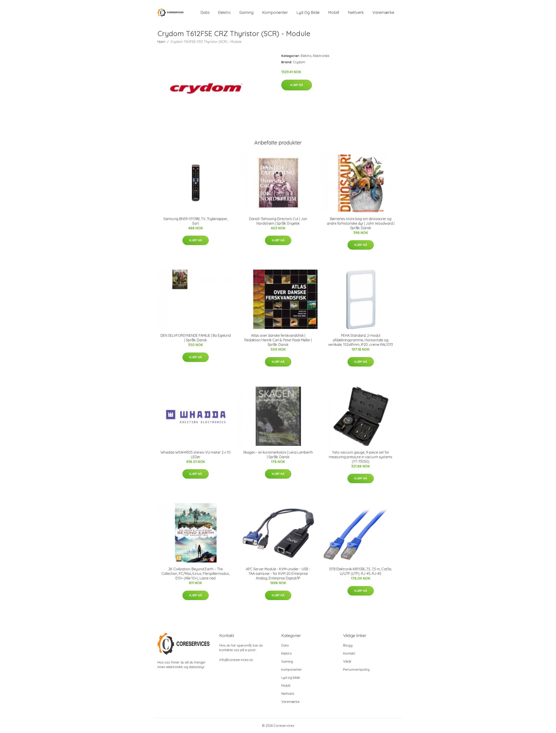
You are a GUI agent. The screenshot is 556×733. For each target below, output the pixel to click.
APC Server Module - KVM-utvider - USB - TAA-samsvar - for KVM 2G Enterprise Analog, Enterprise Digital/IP (278, 573)
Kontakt (349, 653)
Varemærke (383, 12)
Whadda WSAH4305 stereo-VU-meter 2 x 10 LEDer (195, 454)
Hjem (161, 42)
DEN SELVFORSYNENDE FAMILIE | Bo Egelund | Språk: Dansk (196, 337)
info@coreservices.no (236, 660)
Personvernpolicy (356, 669)
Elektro (224, 12)
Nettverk (356, 12)
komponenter (275, 12)
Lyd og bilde (307, 12)
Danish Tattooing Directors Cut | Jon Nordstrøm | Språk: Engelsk (278, 221)
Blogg (347, 645)
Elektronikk (321, 56)
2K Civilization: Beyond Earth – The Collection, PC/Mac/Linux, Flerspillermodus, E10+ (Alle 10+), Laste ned (195, 573)
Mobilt (333, 12)
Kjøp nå (296, 85)
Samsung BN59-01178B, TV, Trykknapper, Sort (195, 221)
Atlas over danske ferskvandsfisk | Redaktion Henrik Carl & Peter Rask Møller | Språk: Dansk (278, 340)
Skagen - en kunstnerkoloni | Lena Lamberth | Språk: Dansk (278, 454)
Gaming (246, 12)
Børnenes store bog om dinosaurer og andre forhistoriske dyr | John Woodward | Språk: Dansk (360, 223)
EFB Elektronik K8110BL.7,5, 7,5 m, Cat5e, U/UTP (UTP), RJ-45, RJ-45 (360, 571)
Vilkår (347, 661)
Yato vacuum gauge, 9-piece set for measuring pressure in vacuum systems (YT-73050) (360, 457)
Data (204, 12)
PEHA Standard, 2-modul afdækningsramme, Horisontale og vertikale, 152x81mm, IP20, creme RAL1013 (360, 340)
